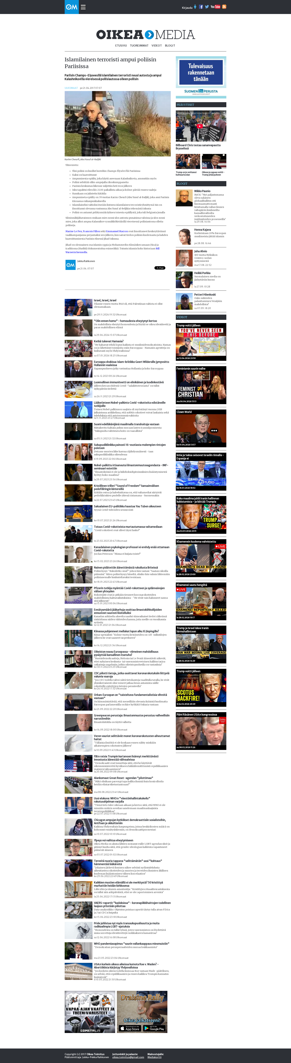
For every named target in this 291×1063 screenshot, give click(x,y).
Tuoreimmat (139, 45)
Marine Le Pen (74, 231)
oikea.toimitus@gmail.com (128, 1057)
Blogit (170, 45)
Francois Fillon (91, 231)
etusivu (121, 45)
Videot (157, 45)
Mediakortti (154, 1057)
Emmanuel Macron (117, 231)
